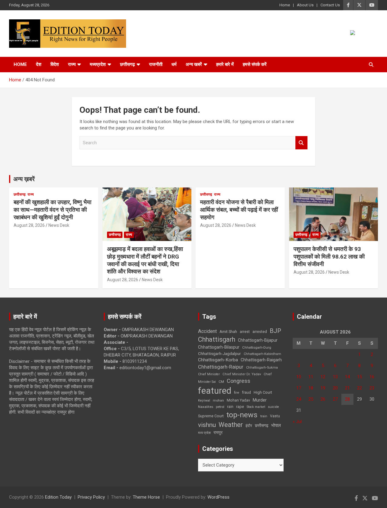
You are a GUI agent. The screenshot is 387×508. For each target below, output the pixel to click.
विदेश (54, 64)
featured (214, 391)
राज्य (72, 64)
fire (236, 392)
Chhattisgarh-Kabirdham (262, 354)
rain (230, 407)
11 (310, 376)
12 (322, 376)
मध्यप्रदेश (98, 64)
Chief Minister (209, 374)
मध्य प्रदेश (204, 433)
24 (298, 399)
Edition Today (58, 497)
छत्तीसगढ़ (127, 64)
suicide (273, 407)
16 (371, 376)
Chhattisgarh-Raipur (220, 367)
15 (359, 376)
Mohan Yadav (238, 400)
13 (335, 376)
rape (240, 406)
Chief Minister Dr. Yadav (242, 374)
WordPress (218, 497)
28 (347, 399)
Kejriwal (204, 400)
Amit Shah (228, 331)
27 (335, 399)
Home (284, 5)
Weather (231, 424)
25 (310, 399)
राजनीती (155, 64)
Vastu (275, 416)
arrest (245, 332)
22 (359, 388)
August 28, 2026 (29, 225)
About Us (305, 5)
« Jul (297, 421)
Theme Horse (146, 497)
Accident (207, 331)
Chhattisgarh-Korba (218, 360)
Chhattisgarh (216, 339)
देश (38, 64)
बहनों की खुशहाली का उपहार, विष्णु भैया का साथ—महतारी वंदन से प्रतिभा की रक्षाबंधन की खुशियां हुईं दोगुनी (52, 209)
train (263, 416)
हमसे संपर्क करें (255, 64)
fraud (246, 392)
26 (322, 399)
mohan (218, 400)
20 (335, 388)
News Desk (58, 225)
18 (310, 388)
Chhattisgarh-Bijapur (258, 340)
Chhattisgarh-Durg (256, 347)
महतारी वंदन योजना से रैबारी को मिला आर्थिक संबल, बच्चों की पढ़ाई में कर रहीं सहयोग (239, 209)
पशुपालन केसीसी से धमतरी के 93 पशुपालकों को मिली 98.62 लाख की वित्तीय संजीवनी (329, 256)
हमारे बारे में (225, 64)
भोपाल (276, 425)
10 (298, 376)
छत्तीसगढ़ (261, 425)
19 (322, 388)
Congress (238, 381)
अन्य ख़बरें (24, 179)
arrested (259, 331)
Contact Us (330, 5)
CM (221, 381)
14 (347, 376)
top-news (242, 414)
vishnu (207, 424)
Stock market (256, 407)
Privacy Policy (91, 497)
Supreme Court (211, 416)
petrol (220, 407)
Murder (260, 400)
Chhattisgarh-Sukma (262, 368)
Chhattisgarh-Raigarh (261, 359)
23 (371, 388)
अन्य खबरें (194, 64)
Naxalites (205, 407)
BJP (275, 330)
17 (298, 388)
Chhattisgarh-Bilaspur (218, 347)
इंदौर (249, 425)
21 (347, 388)
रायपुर (218, 432)
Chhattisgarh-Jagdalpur (219, 353)
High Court (263, 392)
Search (301, 143)
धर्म (174, 64)
